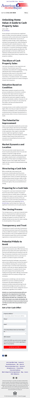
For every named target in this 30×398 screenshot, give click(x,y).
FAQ (17, 364)
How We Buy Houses (11, 364)
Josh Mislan (6, 30)
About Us (21, 1)
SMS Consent (7, 337)
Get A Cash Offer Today (12, 1)
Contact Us (21, 362)
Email (5, 324)
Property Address (8, 313)
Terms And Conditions (15, 370)
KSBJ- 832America (15, 374)
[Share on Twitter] (6, 355)
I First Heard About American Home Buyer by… (14, 330)
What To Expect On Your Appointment (11, 372)
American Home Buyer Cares (12, 366)
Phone (6, 319)
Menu (26, 13)
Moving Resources (11, 368)
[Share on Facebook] (3, 355)
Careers (26, 372)
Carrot (24, 396)
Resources (22, 366)
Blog (22, 372)
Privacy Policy (20, 368)
